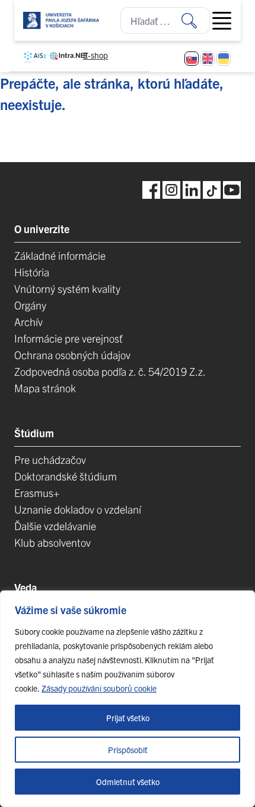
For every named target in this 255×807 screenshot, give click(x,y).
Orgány (30, 305)
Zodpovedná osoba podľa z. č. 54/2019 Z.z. (110, 371)
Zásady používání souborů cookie (99, 688)
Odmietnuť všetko (128, 781)
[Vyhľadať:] (195, 20)
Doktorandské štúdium (65, 476)
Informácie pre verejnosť (68, 338)
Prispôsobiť (128, 749)
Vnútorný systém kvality (67, 288)
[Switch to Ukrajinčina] (223, 58)
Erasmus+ (36, 492)
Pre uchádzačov (50, 459)
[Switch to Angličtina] (207, 58)
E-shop (95, 55)
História (31, 272)
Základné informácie (60, 255)
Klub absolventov (52, 542)
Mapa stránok (45, 388)
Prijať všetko (127, 717)
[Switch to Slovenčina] (191, 58)
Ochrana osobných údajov (72, 354)
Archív (28, 321)
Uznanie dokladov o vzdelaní (77, 509)
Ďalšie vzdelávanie (55, 525)
